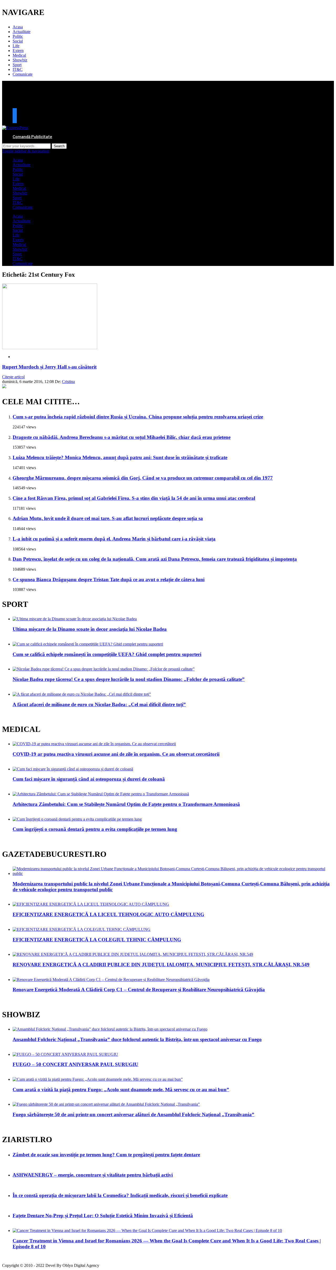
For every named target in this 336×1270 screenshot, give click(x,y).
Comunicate (23, 74)
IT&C (18, 69)
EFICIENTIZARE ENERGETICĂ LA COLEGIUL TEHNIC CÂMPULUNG (97, 939)
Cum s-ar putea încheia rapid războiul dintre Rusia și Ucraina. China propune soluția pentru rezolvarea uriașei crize (138, 416)
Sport (17, 64)
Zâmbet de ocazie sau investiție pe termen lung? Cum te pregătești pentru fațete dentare (106, 1154)
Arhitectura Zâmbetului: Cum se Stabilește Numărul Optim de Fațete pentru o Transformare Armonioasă (126, 804)
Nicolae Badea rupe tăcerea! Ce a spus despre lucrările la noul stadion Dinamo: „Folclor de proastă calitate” (129, 679)
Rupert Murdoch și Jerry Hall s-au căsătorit (49, 367)
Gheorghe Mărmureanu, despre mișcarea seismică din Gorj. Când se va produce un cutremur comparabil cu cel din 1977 (143, 478)
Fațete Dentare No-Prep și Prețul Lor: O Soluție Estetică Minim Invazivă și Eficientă (103, 1215)
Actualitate (21, 31)
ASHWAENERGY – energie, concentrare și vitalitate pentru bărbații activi (93, 1175)
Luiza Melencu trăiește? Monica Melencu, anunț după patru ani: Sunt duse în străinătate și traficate (120, 457)
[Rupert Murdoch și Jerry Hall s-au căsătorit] (49, 347)
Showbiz (20, 60)
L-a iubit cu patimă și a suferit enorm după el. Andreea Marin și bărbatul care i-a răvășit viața (114, 539)
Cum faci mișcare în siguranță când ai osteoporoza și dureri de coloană (89, 779)
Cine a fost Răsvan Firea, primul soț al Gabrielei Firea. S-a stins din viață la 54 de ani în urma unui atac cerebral (134, 498)
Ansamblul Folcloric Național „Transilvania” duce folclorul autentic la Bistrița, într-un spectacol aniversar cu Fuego (137, 1039)
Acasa (18, 27)
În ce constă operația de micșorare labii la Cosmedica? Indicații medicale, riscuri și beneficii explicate (120, 1195)
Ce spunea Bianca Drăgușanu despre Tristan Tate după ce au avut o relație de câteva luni (108, 579)
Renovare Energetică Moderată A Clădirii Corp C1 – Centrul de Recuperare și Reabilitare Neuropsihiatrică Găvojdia (139, 989)
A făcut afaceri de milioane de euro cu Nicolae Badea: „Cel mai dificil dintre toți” (99, 704)
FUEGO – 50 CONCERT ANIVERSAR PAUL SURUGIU (75, 1064)
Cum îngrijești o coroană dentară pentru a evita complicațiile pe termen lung (95, 829)
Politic (18, 36)
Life (16, 46)
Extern (18, 50)
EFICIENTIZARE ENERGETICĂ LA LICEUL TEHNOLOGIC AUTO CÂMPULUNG (108, 914)
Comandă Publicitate (32, 136)
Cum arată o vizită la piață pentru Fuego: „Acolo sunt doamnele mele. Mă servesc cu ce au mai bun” (121, 1089)
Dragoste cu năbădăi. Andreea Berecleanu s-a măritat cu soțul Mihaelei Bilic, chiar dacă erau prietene (121, 437)
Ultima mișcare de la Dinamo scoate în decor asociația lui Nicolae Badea (90, 629)
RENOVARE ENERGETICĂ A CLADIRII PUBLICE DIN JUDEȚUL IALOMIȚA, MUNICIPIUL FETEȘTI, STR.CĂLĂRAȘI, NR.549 (161, 964)
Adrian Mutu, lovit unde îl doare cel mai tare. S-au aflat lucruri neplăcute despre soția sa (108, 518)
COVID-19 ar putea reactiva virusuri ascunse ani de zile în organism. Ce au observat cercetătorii (116, 754)
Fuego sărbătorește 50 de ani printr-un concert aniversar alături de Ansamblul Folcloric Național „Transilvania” (133, 1114)
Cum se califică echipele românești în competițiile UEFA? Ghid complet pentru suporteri (107, 654)
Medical (19, 55)
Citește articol (13, 377)
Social (18, 41)
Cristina (68, 381)
